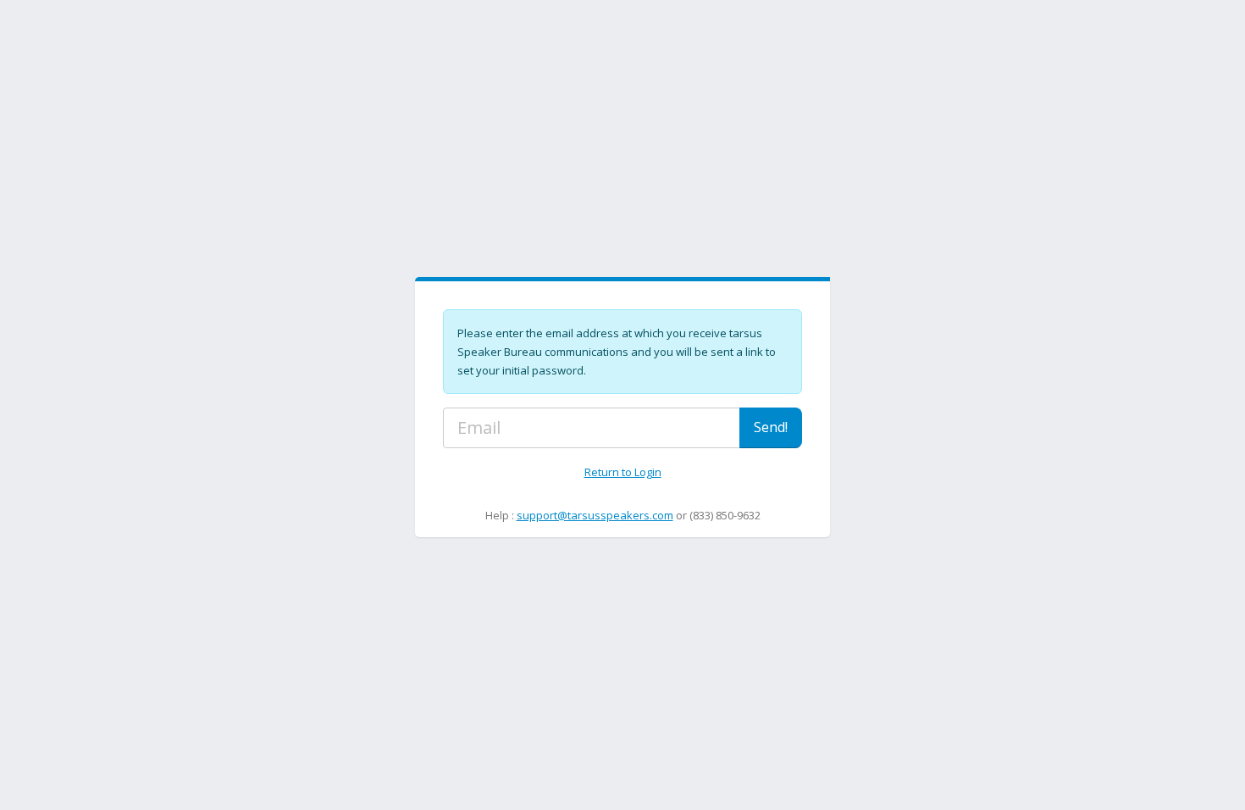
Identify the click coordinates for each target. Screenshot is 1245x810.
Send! (771, 427)
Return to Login (622, 472)
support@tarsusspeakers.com (595, 515)
